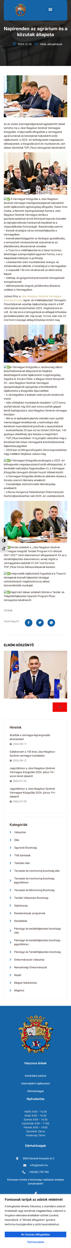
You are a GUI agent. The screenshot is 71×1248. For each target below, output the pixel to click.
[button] (50, 9)
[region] (35, 1221)
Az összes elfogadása (35, 1234)
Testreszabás (35, 1241)
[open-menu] (59, 707)
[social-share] (28, 623)
